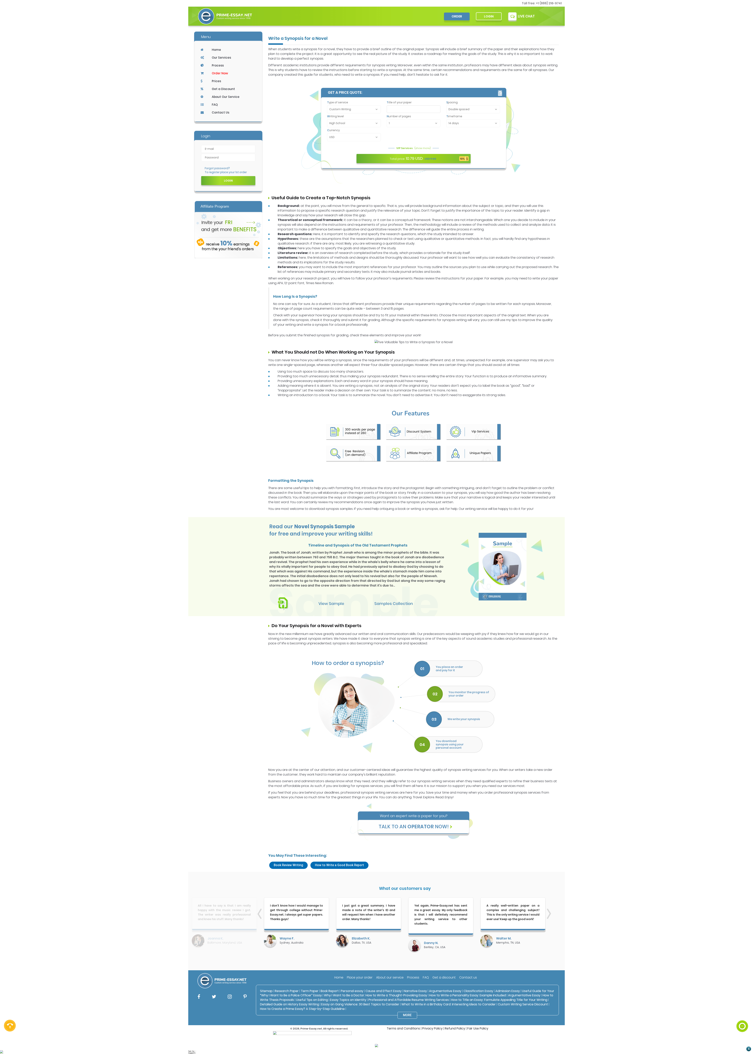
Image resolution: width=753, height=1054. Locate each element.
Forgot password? (217, 168)
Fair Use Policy (477, 1028)
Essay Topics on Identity (348, 1000)
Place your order (360, 977)
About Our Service (225, 97)
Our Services (221, 57)
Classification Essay (478, 991)
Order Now (220, 73)
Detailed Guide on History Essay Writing (289, 1004)
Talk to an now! (414, 826)
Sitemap (266, 991)
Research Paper (287, 991)
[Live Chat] (742, 1026)
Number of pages (399, 116)
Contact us (468, 977)
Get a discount (444, 977)
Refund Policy (455, 1028)
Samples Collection (393, 603)
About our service (390, 977)
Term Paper (309, 991)
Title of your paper (399, 102)
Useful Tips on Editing (312, 1000)
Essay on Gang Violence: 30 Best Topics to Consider (360, 1004)
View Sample (331, 603)
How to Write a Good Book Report (339, 865)
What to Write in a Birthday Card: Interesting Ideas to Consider (448, 1004)
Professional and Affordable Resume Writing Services (408, 1000)
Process (218, 65)
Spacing (452, 102)
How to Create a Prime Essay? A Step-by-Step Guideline (302, 1009)
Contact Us (220, 112)
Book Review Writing (288, 865)
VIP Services (413, 148)
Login (489, 16)
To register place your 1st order (226, 172)
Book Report (330, 991)
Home (216, 50)
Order (457, 16)
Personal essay (352, 991)
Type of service (337, 102)
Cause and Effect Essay (384, 991)
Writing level (335, 116)
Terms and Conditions (403, 1028)
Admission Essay (507, 991)
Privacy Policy (432, 1028)
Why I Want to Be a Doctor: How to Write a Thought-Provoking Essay (376, 995)
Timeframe (454, 116)
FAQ (215, 105)
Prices (216, 81)
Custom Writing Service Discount (523, 1004)
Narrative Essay (415, 991)
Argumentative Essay (445, 991)
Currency (333, 130)
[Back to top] (742, 1012)
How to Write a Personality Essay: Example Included (467, 995)
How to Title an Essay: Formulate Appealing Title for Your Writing (499, 1000)
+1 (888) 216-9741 (549, 3)
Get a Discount (223, 89)
